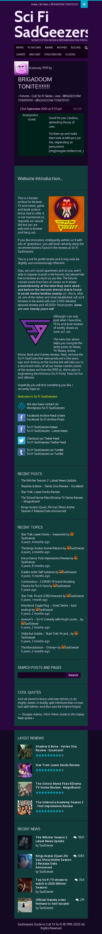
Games (20, 54)
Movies (62, 47)
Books (75, 47)
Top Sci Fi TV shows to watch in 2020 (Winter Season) (52, 883)
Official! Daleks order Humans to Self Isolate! (52, 901)
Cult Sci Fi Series (42, 96)
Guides (70, 54)
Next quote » (26, 718)
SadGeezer (46, 845)
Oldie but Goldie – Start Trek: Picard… (45, 633)
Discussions (52, 54)
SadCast (34, 54)
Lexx (57, 96)
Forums (24, 96)
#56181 (77, 109)
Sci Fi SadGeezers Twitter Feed (45, 442)
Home (34, 4)
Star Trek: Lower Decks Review (40, 492)
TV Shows (34, 47)
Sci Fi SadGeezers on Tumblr (44, 454)
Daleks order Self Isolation (38, 572)
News (19, 47)
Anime (49, 47)
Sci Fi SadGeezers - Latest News (46, 431)
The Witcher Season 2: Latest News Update (48, 480)
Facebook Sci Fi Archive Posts (44, 419)
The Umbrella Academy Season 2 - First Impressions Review (59, 804)
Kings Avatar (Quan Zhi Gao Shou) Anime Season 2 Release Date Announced (47, 509)
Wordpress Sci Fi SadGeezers (45, 408)
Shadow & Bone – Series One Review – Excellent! (52, 486)
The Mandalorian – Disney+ (39, 647)
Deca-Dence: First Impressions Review (45, 558)
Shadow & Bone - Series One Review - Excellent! (56, 748)
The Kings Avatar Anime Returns (41, 548)
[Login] (84, 4)
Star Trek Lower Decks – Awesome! (43, 534)
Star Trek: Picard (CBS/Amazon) (41, 596)
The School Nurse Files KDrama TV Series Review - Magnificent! (58, 785)
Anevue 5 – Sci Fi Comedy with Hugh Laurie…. (50, 619)
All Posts (43, 4)
